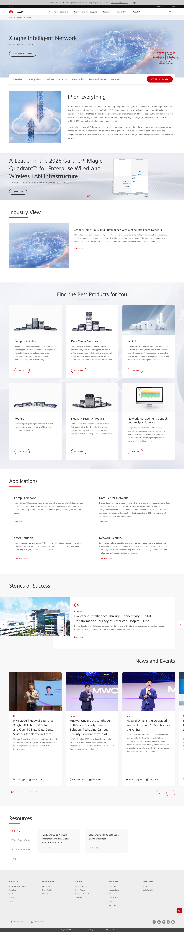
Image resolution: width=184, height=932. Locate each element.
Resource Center (114, 890)
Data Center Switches (84, 341)
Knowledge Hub (114, 897)
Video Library (113, 894)
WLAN (132, 341)
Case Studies (113, 886)
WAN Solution (23, 538)
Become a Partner (81, 886)
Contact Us (13, 897)
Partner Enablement (82, 894)
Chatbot (45, 894)
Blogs (110, 901)
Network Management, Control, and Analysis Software (148, 420)
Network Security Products (87, 418)
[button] (87, 195)
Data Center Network (113, 498)
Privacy (108, 930)
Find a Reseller (47, 890)
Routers (19, 418)
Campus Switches (25, 341)
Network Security (110, 538)
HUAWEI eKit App (20, 922)
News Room (13, 890)
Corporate (145, 886)
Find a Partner (80, 890)
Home (11, 18)
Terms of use (116, 930)
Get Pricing (46, 886)
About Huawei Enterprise (17, 886)
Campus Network (25, 498)
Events (11, 894)
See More (12, 901)
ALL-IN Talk (112, 905)
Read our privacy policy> (119, 3)
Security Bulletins (147, 890)
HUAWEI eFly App (41, 922)
